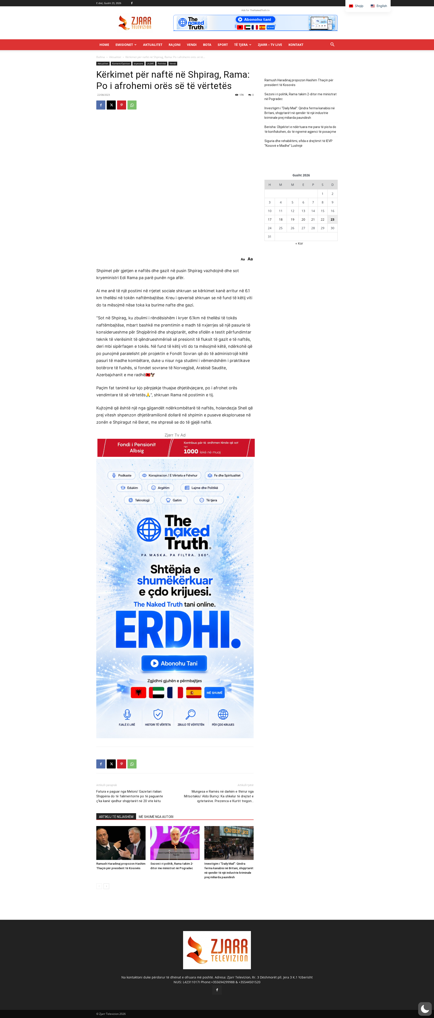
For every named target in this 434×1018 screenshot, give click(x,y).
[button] (332, 45)
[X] (111, 105)
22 (322, 219)
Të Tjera (241, 44)
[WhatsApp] (132, 105)
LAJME (150, 63)
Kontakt (295, 44)
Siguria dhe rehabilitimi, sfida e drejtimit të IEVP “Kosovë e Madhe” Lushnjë (298, 143)
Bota (207, 44)
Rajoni (175, 44)
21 (313, 219)
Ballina (100, 57)
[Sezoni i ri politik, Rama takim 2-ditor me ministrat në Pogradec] (175, 843)
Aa (243, 259)
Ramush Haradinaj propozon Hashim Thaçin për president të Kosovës (298, 82)
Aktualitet (152, 44)
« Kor (299, 243)
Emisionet (124, 44)
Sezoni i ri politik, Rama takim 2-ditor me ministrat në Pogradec (300, 96)
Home (104, 44)
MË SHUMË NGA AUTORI (156, 817)
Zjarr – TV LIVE (270, 44)
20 (303, 219)
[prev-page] (99, 886)
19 (292, 219)
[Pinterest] (121, 105)
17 (269, 219)
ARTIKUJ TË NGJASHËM (116, 817)
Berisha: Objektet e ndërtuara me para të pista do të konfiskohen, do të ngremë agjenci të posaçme (300, 129)
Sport (223, 44)
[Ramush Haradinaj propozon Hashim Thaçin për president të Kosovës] (121, 843)
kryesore (138, 63)
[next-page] (106, 886)
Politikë (162, 63)
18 (281, 219)
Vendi (192, 44)
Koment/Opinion (121, 63)
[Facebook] (131, 3)
